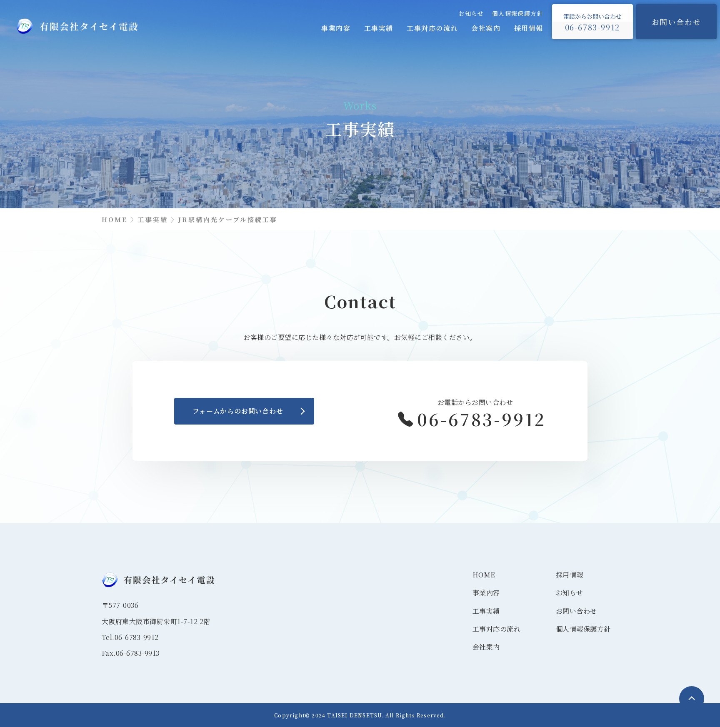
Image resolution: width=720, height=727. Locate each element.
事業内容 (335, 28)
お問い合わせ (676, 21)
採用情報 (528, 28)
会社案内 (485, 28)
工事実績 (378, 28)
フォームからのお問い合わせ (237, 411)
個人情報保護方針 (517, 13)
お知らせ (471, 13)
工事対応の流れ (432, 28)
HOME (483, 575)
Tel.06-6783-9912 (130, 637)
